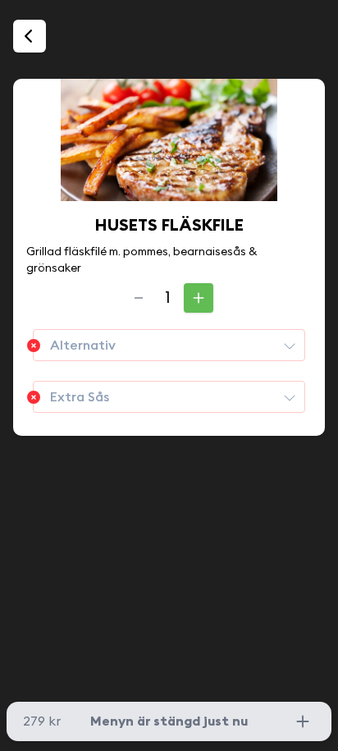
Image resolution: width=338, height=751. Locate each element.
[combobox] (169, 345)
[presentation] (289, 345)
